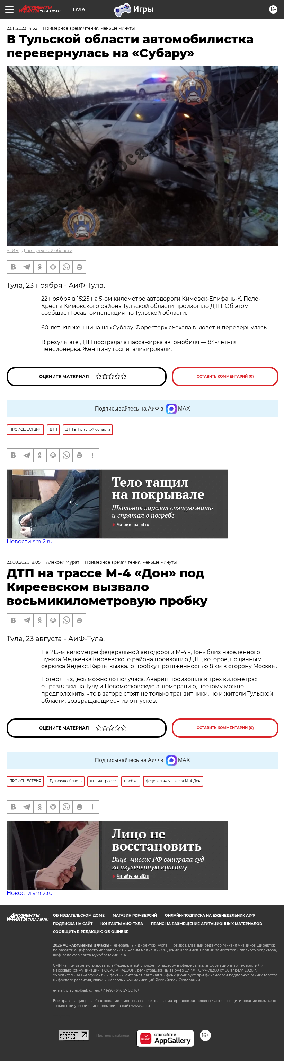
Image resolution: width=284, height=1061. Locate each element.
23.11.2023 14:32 (22, 28)
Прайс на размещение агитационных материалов (206, 924)
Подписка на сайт (72, 924)
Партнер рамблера (112, 1035)
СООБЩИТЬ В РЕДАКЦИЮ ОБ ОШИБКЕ (90, 932)
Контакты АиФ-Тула (121, 924)
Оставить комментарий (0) (225, 376)
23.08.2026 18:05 (24, 562)
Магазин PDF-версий (135, 915)
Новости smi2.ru (30, 541)
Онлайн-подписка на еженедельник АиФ (210, 915)
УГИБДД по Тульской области (39, 250)
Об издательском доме (79, 915)
